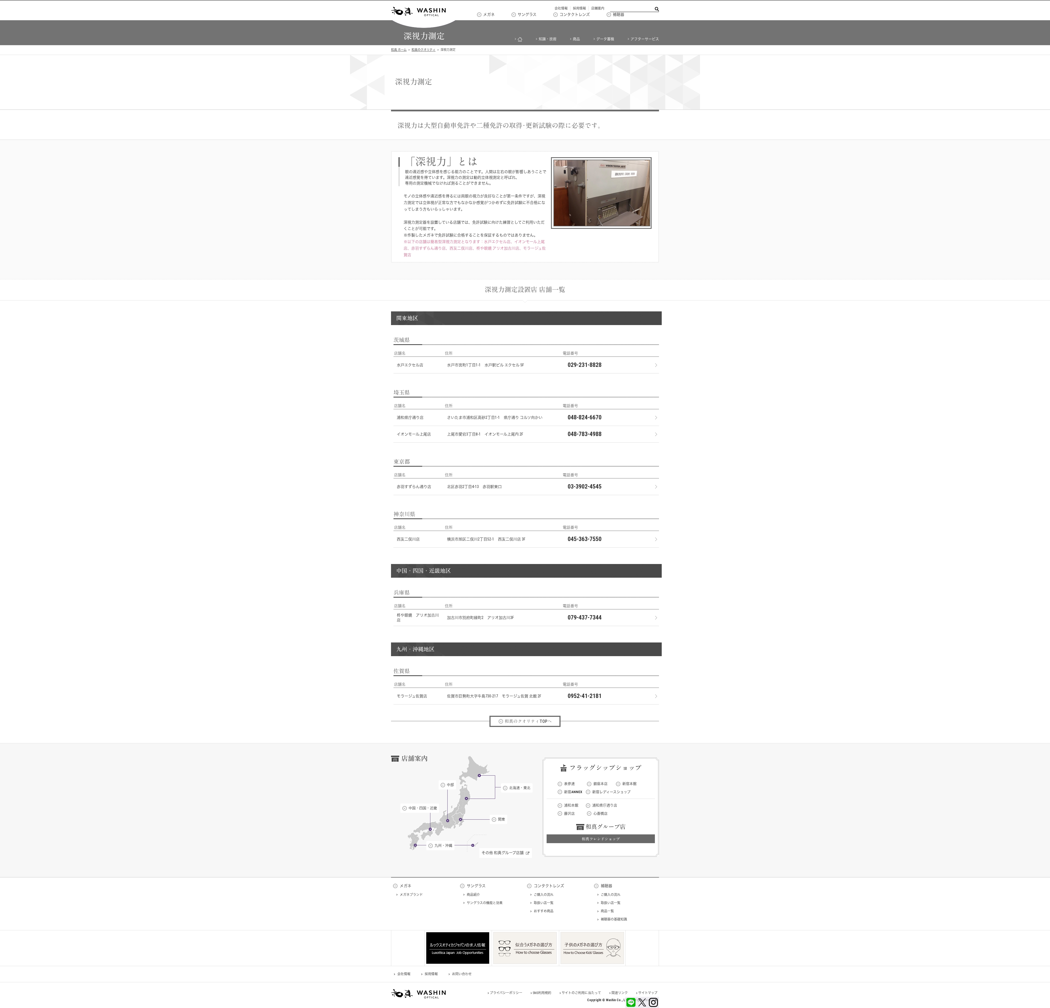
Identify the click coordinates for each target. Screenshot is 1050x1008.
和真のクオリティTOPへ (528, 721)
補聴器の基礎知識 (614, 919)
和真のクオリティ (424, 50)
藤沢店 (569, 813)
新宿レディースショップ (611, 792)
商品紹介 (473, 895)
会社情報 (561, 8)
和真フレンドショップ (601, 839)
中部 (450, 785)
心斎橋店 (600, 813)
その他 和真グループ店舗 (503, 853)
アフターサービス (645, 39)
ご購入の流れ (543, 895)
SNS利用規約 (542, 993)
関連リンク (619, 993)
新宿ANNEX (573, 792)
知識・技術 (547, 39)
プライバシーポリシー (506, 993)
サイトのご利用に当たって (581, 993)
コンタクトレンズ (574, 14)
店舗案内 (597, 8)
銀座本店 (600, 784)
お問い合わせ (462, 974)
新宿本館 (629, 784)
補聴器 (618, 14)
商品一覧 (607, 911)
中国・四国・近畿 (423, 808)
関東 (501, 819)
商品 (576, 39)
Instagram (653, 1002)
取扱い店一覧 (543, 903)
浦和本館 (571, 805)
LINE (631, 1002)
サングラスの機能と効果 (485, 903)
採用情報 (579, 8)
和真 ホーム (399, 50)
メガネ (489, 14)
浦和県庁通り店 (604, 805)
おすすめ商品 (543, 911)
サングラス (527, 14)
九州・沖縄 (443, 845)
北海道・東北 (519, 788)
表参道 (569, 784)
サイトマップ (647, 993)
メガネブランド (411, 895)
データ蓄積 (605, 39)
